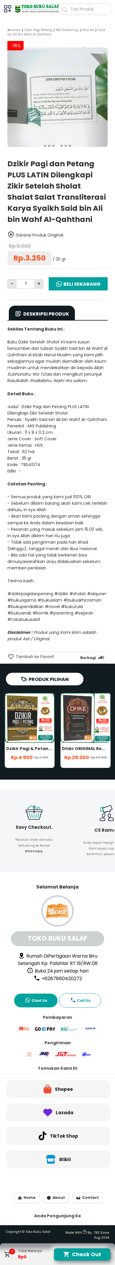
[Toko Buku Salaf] (34, 9)
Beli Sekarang (82, 284)
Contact (90, 1197)
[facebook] (66, 671)
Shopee (64, 1089)
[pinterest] (86, 671)
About (58, 1197)
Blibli (65, 1159)
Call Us (84, 1000)
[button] (45, 146)
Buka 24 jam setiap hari (61, 971)
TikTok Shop (64, 1136)
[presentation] (12, 92)
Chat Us (39, 1000)
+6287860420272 (61, 978)
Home (29, 1197)
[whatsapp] (96, 671)
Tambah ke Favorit (34, 657)
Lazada (64, 1113)
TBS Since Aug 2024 (101, 1235)
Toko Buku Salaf (38, 1232)
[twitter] (76, 671)
